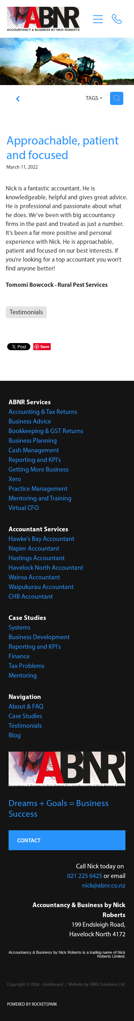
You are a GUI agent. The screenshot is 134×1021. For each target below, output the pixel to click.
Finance (19, 656)
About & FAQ (26, 706)
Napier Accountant (34, 548)
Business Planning (33, 440)
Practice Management (38, 489)
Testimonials (25, 726)
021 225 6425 (84, 876)
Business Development (39, 637)
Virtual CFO (24, 508)
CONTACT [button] (28, 840)
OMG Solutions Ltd (107, 984)
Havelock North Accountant (46, 568)
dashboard (53, 984)
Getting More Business (39, 469)
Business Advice (30, 421)
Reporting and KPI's (35, 460)
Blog (15, 735)
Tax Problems (26, 666)
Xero (15, 479)
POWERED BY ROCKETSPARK (32, 1004)
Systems (19, 627)
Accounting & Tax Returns (43, 412)
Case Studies (25, 716)
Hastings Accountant (37, 558)
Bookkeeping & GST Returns (46, 431)
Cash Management (34, 450)
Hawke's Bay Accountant (41, 539)
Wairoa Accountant (34, 577)
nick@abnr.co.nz (103, 885)
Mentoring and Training (40, 498)
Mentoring (23, 675)
